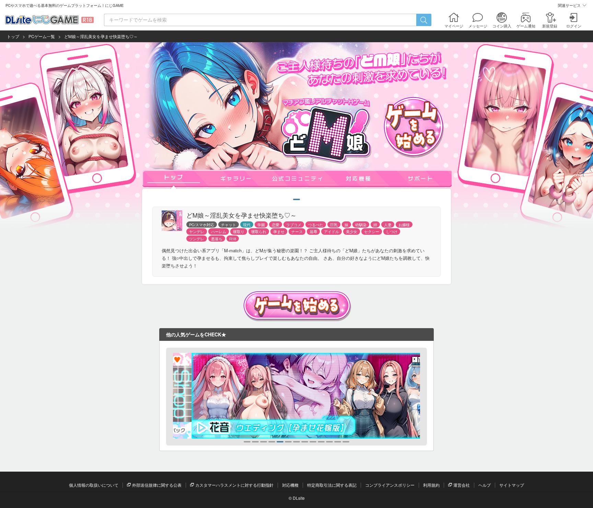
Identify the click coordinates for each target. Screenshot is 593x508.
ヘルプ (484, 485)
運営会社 (461, 485)
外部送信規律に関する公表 (157, 485)
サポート (420, 178)
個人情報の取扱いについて (93, 485)
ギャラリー (236, 178)
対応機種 (290, 485)
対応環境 (358, 178)
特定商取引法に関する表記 (332, 485)
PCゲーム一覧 (41, 36)
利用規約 (431, 485)
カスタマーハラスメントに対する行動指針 (234, 485)
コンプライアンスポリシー (390, 485)
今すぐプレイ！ (414, 126)
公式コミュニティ (297, 178)
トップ (13, 36)
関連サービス (569, 5)
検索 (423, 20)
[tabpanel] (296, 396)
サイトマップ (511, 485)
